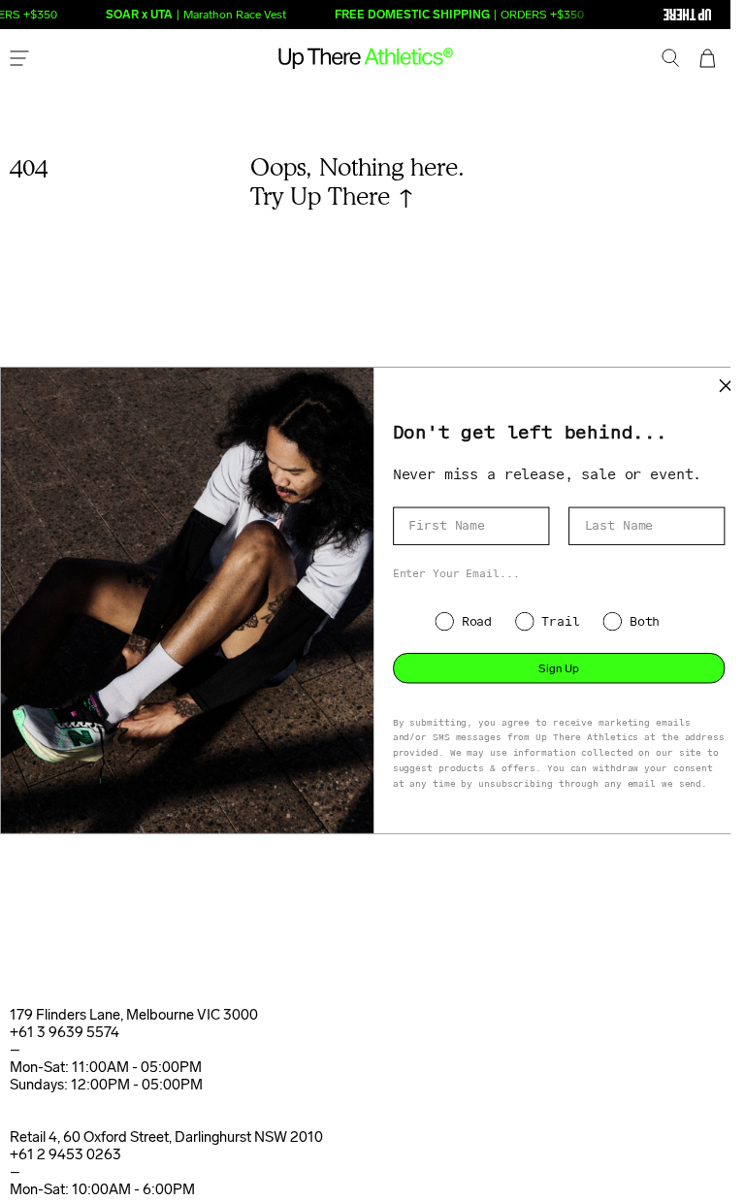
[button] (671, 60)
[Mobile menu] (19, 60)
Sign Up (558, 667)
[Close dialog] (726, 386)
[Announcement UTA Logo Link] (648, 14)
